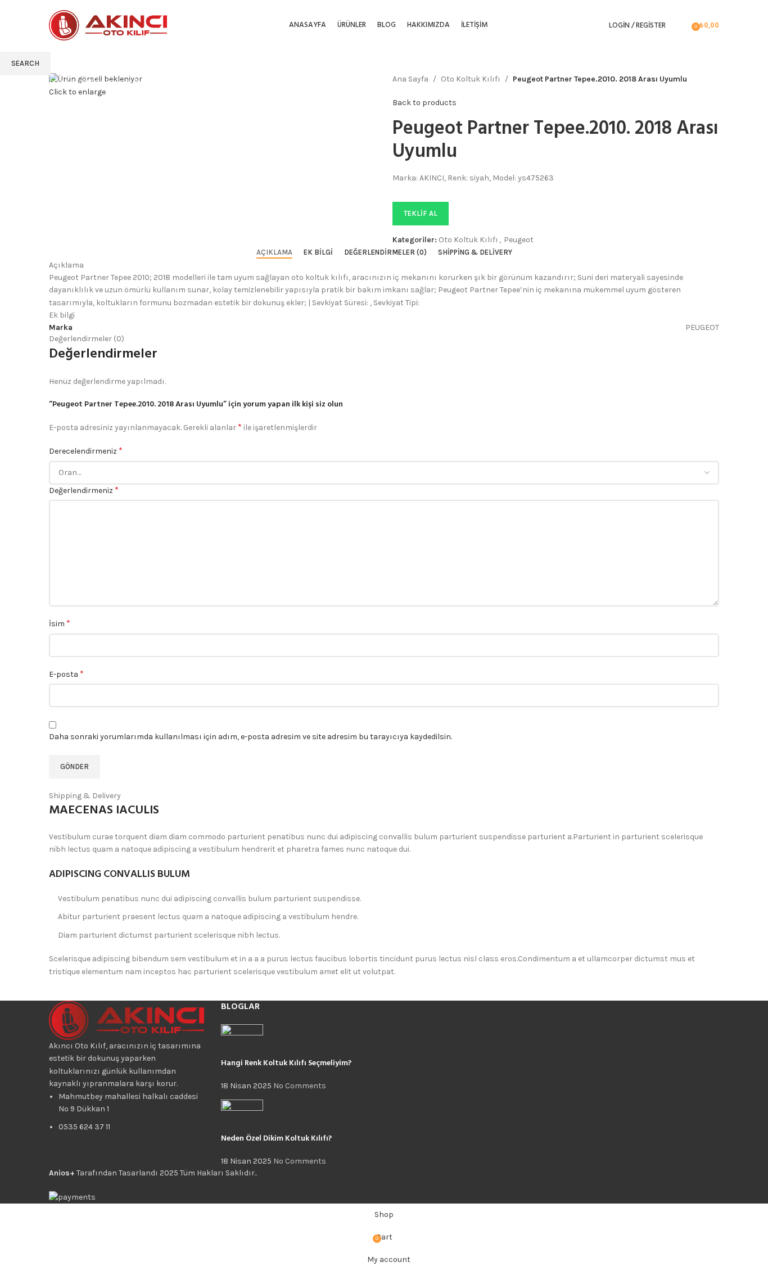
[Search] (680, 25)
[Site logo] (108, 24)
